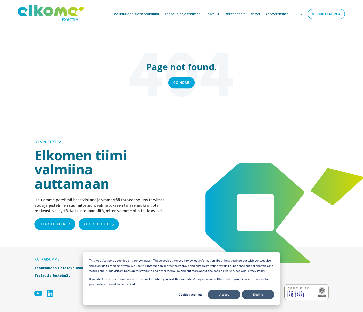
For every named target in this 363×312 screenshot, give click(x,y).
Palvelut (212, 13)
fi (295, 13)
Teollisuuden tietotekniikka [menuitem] (58, 268)
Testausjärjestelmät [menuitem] (52, 275)
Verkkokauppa (326, 14)
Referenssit (235, 13)
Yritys (255, 13)
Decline (258, 294)
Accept (224, 294)
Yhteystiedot (276, 13)
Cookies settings (190, 294)
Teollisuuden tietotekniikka (135, 13)
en (299, 13)
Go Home (181, 82)
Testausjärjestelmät (182, 13)
